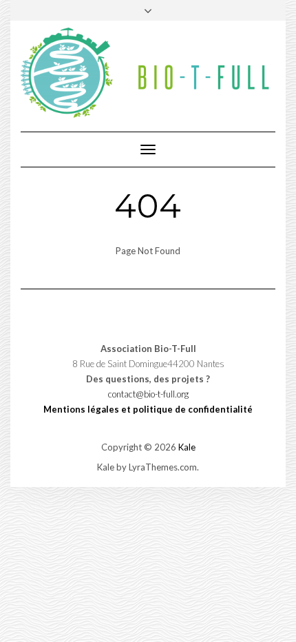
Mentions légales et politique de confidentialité (148, 409)
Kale (186, 447)
